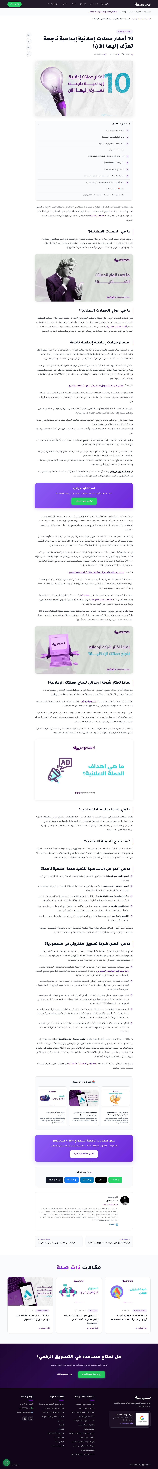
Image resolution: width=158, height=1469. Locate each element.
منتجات (85, 595)
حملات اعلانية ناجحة (102, 600)
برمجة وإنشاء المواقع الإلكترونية (83, 1413)
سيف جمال (112, 1201)
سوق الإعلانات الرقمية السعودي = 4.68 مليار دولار (102, 195)
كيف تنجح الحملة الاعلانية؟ (114, 169)
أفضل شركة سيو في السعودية (53, 1417)
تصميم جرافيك (89, 1429)
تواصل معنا (53, 4)
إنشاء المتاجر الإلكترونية (86, 1417)
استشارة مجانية (114, 150)
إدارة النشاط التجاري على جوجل (83, 1446)
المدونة (64, 4)
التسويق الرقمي (88, 702)
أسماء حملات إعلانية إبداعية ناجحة (111, 144)
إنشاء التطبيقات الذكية (86, 1425)
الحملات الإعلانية (137, 19)
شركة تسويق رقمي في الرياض (53, 1408)
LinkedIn (112, 1224)
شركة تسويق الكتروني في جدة (53, 1413)
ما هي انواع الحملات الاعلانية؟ (113, 137)
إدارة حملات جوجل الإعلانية (85, 1404)
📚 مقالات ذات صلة (113, 189)
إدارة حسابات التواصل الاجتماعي (113, 971)
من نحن (83, 4)
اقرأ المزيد (142, 1328)
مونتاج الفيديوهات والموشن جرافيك (81, 1433)
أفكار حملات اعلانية (117, 327)
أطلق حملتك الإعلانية (84, 1154)
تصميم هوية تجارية (87, 1450)
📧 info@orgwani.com (25, 1413)
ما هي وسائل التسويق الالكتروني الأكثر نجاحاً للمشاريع (96, 572)
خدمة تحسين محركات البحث (84, 1421)
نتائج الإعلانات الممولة (56, 1433)
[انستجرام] (30, 1418)
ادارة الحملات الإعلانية (86, 1408)
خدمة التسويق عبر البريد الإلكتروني (82, 1454)
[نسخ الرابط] (28, 54)
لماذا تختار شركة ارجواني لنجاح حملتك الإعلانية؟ (106, 156)
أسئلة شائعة (59, 1438)
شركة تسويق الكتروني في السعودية (51, 1404)
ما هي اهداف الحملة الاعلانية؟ (113, 163)
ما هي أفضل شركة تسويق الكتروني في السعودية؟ (105, 183)
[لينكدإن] (28, 47)
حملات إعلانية (97, 216)
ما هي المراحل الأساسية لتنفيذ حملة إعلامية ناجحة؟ (104, 176)
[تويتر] (28, 41)
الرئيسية (104, 4)
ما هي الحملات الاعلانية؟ (115, 131)
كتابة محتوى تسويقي (87, 1438)
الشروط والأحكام (13, 1465)
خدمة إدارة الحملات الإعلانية (82, 1064)
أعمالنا (73, 4)
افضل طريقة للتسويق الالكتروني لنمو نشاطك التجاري (96, 386)
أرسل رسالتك (63, 1374)
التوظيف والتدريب (57, 1446)
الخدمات (94, 4)
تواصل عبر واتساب (84, 501)
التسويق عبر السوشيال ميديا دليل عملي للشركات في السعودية (81, 1320)
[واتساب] (28, 34)
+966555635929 (24, 1408)
